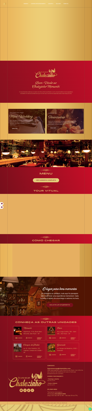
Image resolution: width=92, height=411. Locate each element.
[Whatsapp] (32, 390)
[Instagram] (25, 390)
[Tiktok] (28, 390)
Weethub (64, 403)
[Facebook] (21, 390)
